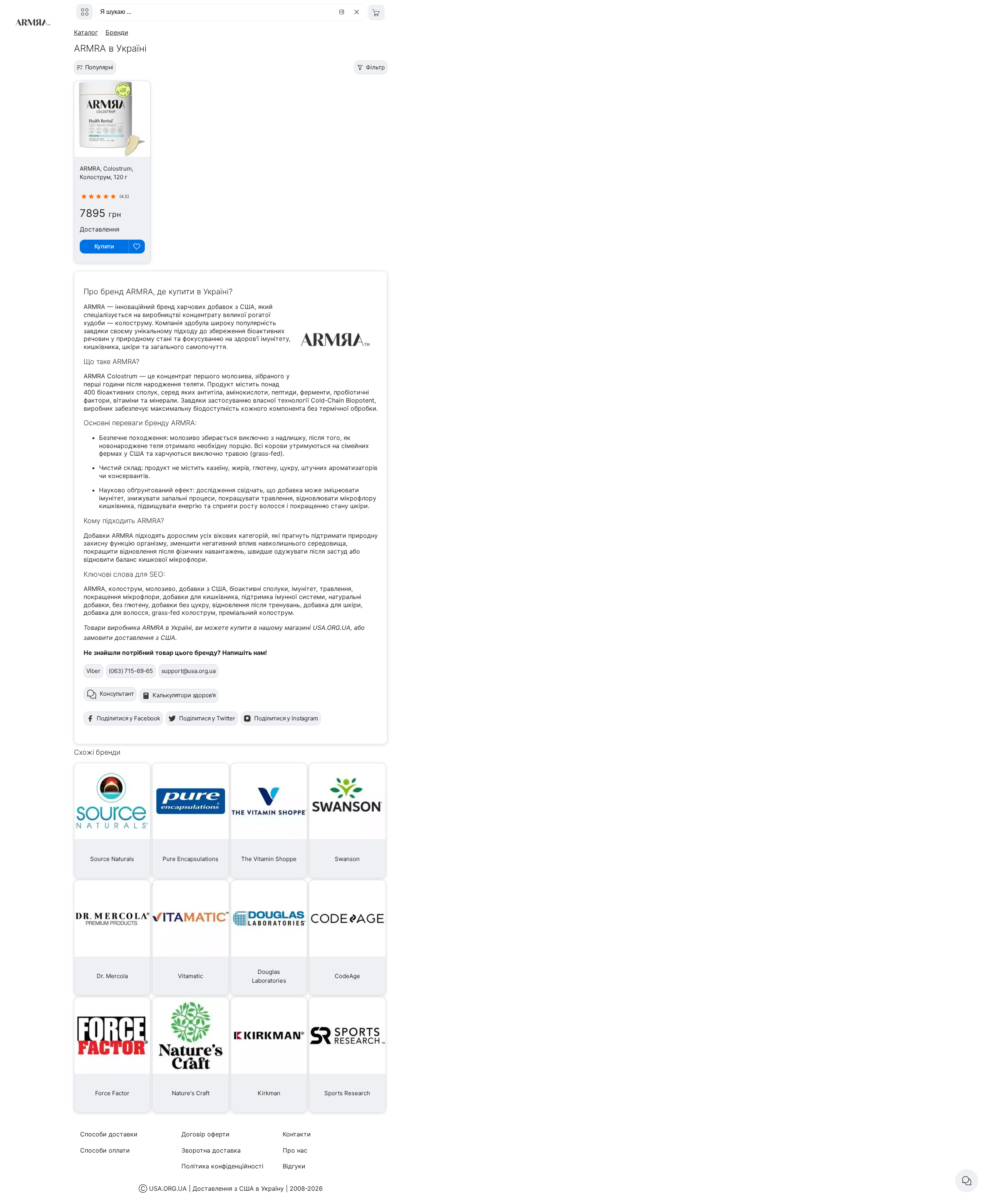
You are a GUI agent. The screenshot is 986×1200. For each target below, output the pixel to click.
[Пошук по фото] (343, 12)
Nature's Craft (191, 1093)
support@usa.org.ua (188, 671)
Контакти (297, 1134)
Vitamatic (190, 976)
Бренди (117, 32)
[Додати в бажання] (137, 246)
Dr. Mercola (112, 976)
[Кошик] (376, 12)
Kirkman (269, 1093)
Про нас (295, 1150)
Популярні (99, 67)
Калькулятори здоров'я (184, 695)
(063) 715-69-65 (131, 671)
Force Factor (112, 1093)
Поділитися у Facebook (128, 718)
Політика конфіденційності (222, 1166)
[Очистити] (358, 12)
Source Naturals (112, 859)
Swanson (347, 859)
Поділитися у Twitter (207, 718)
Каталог (86, 32)
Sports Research (347, 1093)
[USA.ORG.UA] (84, 11)
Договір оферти (205, 1134)
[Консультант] (966, 1180)
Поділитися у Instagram (286, 718)
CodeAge (347, 976)
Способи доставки (109, 1134)
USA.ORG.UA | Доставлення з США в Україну (216, 1188)
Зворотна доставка (211, 1150)
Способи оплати (105, 1150)
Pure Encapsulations (190, 859)
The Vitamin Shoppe (269, 859)
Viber (93, 671)
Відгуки (294, 1166)
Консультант (117, 693)
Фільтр (375, 67)
